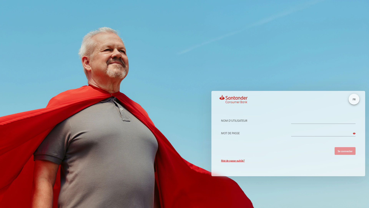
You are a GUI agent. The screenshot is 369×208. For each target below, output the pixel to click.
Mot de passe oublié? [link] (233, 160)
